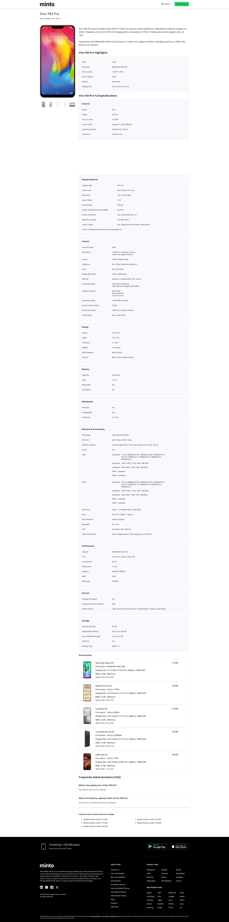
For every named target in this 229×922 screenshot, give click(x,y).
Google (171, 896)
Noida (178, 870)
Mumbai (150, 877)
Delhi (149, 873)
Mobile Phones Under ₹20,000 (95, 826)
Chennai (164, 873)
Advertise (114, 907)
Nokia (160, 907)
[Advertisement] (134, 158)
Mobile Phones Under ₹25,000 (149, 819)
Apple (149, 893)
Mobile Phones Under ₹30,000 (149, 823)
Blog (112, 899)
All (181, 907)
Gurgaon (179, 877)
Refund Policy (114, 916)
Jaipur (163, 877)
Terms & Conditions (95, 916)
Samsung (150, 896)
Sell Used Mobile (117, 873)
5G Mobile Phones (118, 884)
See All (178, 881)
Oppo (160, 900)
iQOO (182, 893)
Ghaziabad (180, 873)
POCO (171, 907)
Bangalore (151, 870)
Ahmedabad (166, 881)
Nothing (150, 907)
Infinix (171, 904)
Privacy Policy (105, 916)
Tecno (182, 900)
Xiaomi (149, 904)
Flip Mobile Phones (118, 892)
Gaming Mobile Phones (120, 888)
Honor (182, 896)
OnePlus (150, 900)
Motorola (172, 893)
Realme (161, 904)
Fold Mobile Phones (119, 896)
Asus (170, 900)
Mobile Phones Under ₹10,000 (95, 819)
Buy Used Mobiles (118, 877)
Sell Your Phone (181, 4)
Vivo (159, 896)
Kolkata (164, 870)
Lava (181, 904)
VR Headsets (116, 881)
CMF (159, 893)
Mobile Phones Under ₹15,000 (95, 823)
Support (114, 903)
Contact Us (115, 870)
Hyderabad (151, 881)
